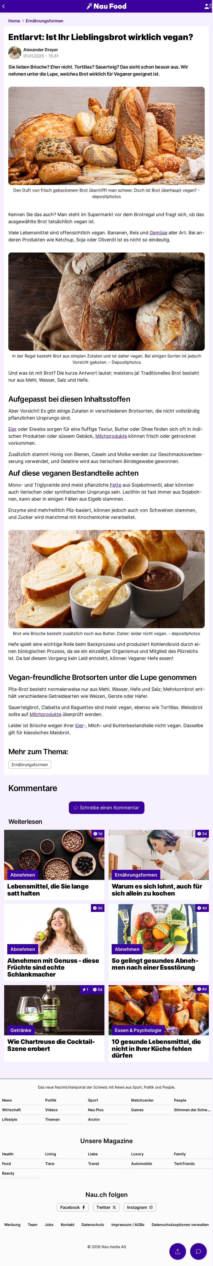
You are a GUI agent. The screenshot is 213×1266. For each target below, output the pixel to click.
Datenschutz (93, 1224)
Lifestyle (9, 1119)
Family (180, 1154)
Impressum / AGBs (127, 1224)
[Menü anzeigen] (208, 6)
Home (14, 20)
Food (6, 1163)
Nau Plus (96, 1110)
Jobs (49, 1224)
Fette (115, 485)
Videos (51, 1110)
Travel (93, 1163)
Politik (50, 1100)
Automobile (141, 1163)
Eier (12, 429)
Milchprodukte (111, 436)
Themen (52, 1119)
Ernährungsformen (44, 20)
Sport (93, 1100)
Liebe (93, 1154)
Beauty (8, 1173)
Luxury (137, 1154)
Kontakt (67, 1224)
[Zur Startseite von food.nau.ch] (106, 6)
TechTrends (184, 1163)
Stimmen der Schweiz (193, 1110)
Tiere (49, 1163)
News (7, 1100)
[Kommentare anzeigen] (198, 1251)
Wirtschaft (11, 1110)
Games (137, 1110)
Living (50, 1154)
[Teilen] (177, 1251)
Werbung (12, 1224)
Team (32, 1224)
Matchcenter (142, 1100)
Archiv (94, 1119)
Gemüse (158, 232)
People (180, 1100)
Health (8, 1154)
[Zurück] (3, 6)
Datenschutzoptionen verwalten (180, 1224)
